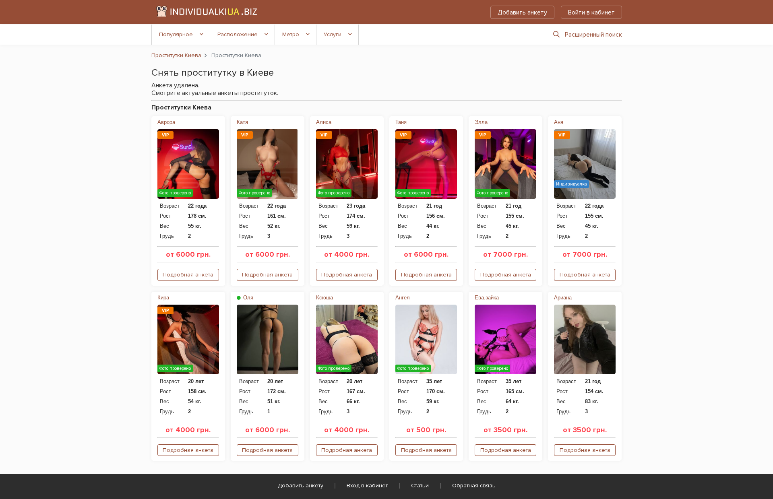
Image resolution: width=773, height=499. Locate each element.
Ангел (402, 298)
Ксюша (324, 298)
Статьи (420, 485)
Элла (481, 122)
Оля (247, 298)
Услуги (332, 34)
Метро (290, 34)
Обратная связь (474, 485)
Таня (401, 122)
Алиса (323, 122)
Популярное (176, 34)
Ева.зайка (487, 298)
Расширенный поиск (593, 35)
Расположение (237, 34)
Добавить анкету (522, 12)
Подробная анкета (188, 274)
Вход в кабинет (367, 485)
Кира (163, 298)
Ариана (563, 298)
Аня (558, 122)
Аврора (166, 122)
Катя (242, 122)
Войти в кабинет (591, 12)
